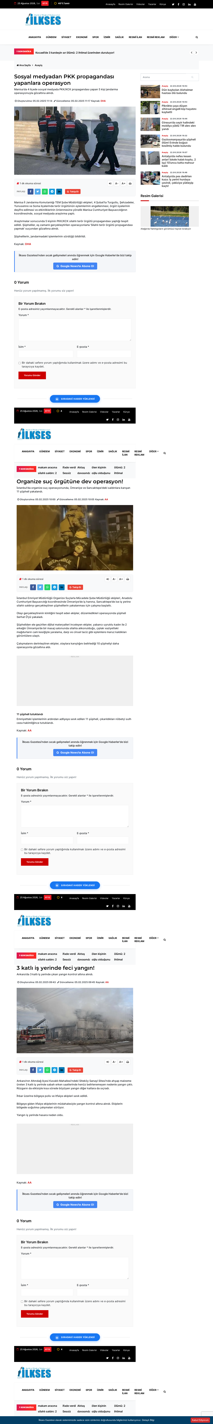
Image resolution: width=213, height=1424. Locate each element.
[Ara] (192, 77)
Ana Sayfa (25, 65)
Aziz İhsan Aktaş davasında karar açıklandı (84, 470)
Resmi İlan (135, 37)
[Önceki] (191, 52)
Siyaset (66, 37)
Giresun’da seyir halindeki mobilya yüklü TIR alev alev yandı (179, 125)
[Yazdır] (130, 183)
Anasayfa (110, 4)
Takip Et (74, 191)
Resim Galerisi (125, 4)
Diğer (173, 37)
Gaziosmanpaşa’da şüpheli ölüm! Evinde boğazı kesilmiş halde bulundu (179, 142)
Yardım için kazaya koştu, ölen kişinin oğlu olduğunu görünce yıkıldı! (101, 470)
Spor (95, 37)
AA (106, 499)
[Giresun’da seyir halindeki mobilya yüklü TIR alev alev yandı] (150, 124)
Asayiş (38, 65)
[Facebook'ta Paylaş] (30, 192)
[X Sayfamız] (173, 4)
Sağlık (119, 37)
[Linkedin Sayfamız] (189, 4)
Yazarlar (152, 4)
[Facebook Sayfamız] (178, 4)
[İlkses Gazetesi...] (43, 18)
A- (116, 183)
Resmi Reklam (156, 37)
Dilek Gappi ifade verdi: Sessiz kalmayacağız (71, 470)
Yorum (23, 315)
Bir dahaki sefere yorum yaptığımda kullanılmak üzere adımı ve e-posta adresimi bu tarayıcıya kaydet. (74, 364)
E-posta (83, 346)
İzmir (107, 37)
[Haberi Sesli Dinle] (110, 183)
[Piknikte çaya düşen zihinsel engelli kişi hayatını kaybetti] (150, 107)
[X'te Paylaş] (38, 192)
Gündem (51, 37)
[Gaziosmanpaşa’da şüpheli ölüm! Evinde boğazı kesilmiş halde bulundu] (150, 141)
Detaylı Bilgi (148, 1420)
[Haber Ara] (196, 37)
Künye (163, 4)
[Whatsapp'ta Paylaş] (45, 192)
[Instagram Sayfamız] (184, 4)
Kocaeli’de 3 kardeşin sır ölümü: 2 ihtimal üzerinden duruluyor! (121, 470)
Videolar (140, 4)
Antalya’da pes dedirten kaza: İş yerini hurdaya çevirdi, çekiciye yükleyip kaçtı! (177, 181)
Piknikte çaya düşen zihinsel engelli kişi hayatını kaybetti (179, 109)
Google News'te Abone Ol (77, 266)
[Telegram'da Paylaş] (52, 192)
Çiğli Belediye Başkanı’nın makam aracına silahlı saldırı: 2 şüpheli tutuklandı (83, 52)
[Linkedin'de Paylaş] (59, 192)
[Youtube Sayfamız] (195, 4)
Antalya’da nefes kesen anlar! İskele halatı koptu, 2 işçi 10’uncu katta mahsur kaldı (179, 161)
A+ (123, 183)
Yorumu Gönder (32, 375)
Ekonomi (81, 37)
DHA (103, 100)
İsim (22, 346)
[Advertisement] (138, 20)
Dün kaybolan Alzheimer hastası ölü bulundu (177, 91)
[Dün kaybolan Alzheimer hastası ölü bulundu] (150, 91)
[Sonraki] (196, 52)
